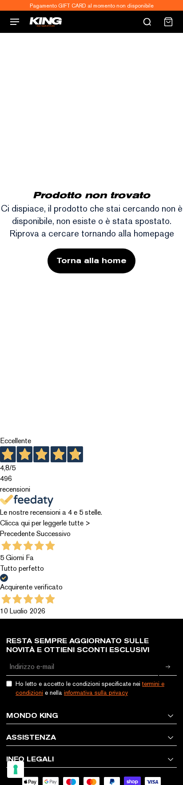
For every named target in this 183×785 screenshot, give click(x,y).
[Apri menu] (14, 21)
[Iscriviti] (168, 667)
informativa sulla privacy (96, 692)
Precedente (17, 533)
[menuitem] (168, 21)
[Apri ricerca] (147, 21)
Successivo (53, 533)
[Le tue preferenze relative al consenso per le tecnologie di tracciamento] (15, 769)
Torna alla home (91, 260)
